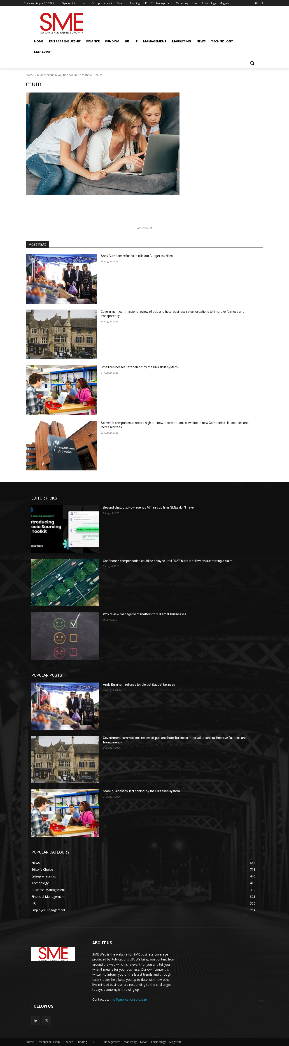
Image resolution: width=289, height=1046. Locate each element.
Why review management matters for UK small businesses (144, 614)
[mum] (144, 144)
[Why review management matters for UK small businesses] (65, 636)
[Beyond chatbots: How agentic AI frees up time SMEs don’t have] (65, 529)
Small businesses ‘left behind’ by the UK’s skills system (139, 367)
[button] (252, 63)
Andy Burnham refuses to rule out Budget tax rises (137, 256)
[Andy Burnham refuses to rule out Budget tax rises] (61, 279)
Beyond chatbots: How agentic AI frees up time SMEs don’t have (148, 507)
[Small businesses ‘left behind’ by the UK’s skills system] (61, 390)
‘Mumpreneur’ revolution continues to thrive (65, 75)
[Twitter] (262, 3)
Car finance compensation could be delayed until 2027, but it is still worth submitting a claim (168, 561)
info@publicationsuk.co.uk (128, 999)
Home (30, 75)
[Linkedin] (256, 3)
